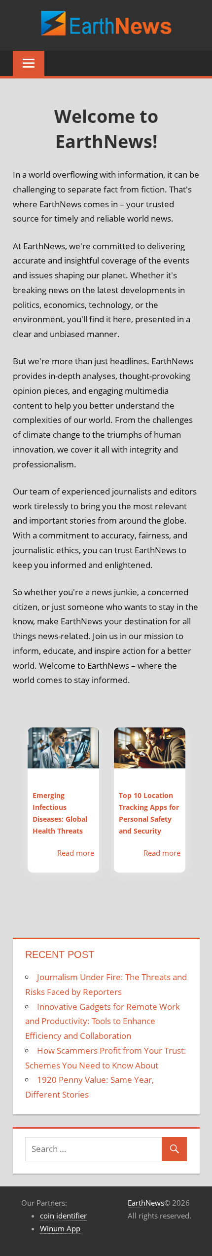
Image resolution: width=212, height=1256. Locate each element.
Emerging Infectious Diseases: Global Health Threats (60, 813)
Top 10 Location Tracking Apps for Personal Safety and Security (149, 813)
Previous (13, 825)
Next (200, 825)
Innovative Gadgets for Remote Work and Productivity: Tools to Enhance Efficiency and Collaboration (102, 1021)
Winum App (60, 1228)
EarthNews (146, 1203)
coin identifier (63, 1215)
